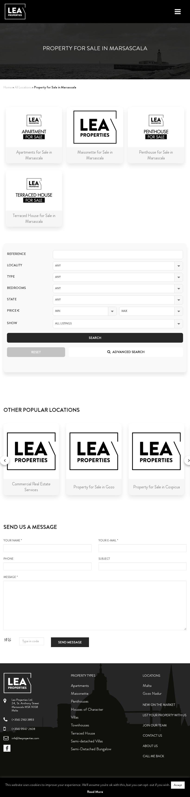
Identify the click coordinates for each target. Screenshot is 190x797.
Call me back (153, 756)
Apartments (80, 685)
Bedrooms (16, 288)
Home (7, 87)
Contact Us (152, 735)
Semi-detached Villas (87, 741)
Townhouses (80, 725)
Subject (104, 559)
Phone (8, 559)
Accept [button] (178, 785)
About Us (150, 746)
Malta (147, 685)
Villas (75, 717)
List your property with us (165, 715)
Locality (14, 265)
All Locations (23, 87)
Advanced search (128, 351)
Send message (70, 642)
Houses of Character (87, 709)
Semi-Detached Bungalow (91, 749)
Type (11, 276)
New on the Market (159, 705)
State (11, 299)
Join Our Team (155, 725)
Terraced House (83, 733)
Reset (36, 352)
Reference (16, 254)
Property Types (83, 675)
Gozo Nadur (152, 693)
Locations (151, 675)
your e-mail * (108, 541)
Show (12, 323)
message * (10, 577)
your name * (12, 541)
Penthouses (80, 701)
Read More (95, 791)
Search (95, 337)
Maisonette (80, 693)
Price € (13, 310)
